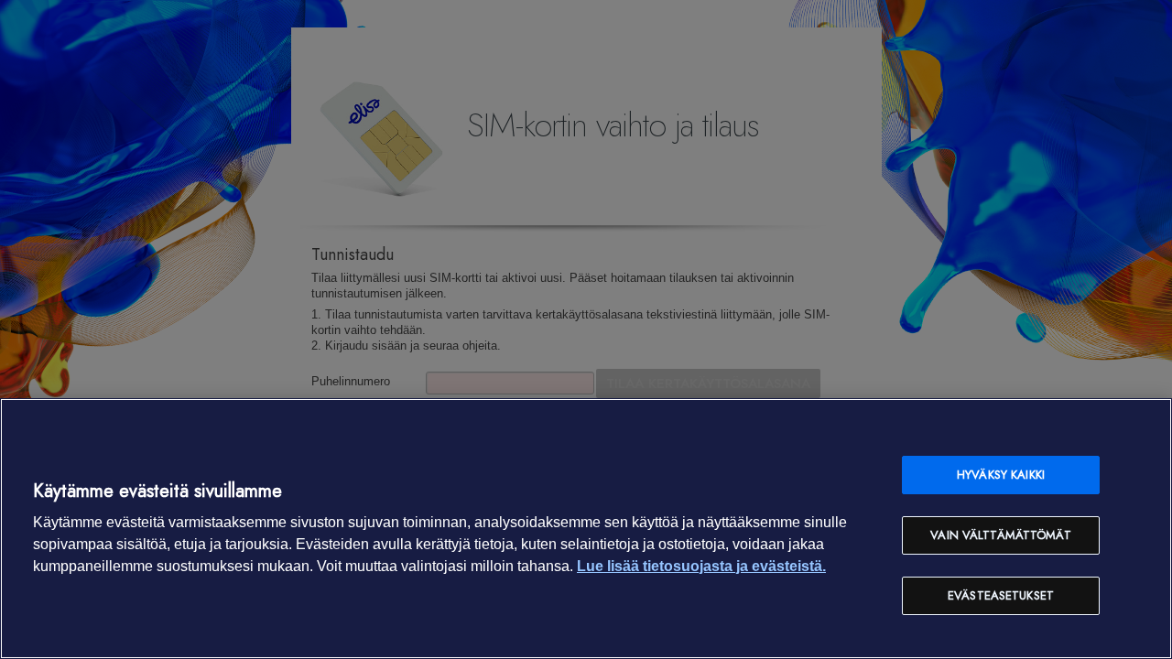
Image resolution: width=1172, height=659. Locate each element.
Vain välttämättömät (1000, 535)
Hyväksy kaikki (1001, 474)
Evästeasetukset (1001, 595)
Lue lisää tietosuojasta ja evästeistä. (701, 566)
